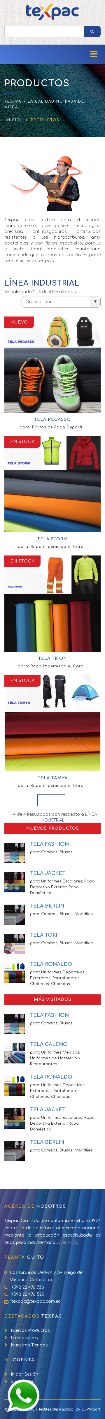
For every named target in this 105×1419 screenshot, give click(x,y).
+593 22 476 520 (27, 1294)
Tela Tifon (52, 658)
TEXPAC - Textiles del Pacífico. (47, 1409)
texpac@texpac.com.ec (35, 1301)
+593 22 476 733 (27, 1287)
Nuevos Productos (30, 1330)
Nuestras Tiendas (29, 1345)
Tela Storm (52, 539)
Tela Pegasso (52, 419)
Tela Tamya (53, 778)
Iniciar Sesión (24, 1374)
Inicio (13, 120)
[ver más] (68, 1242)
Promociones (24, 1338)
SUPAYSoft (90, 1409)
